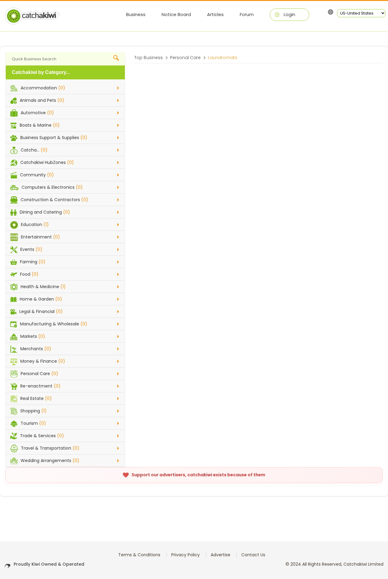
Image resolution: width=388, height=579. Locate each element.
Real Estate (36, 398)
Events (31, 249)
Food (29, 274)
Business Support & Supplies (53, 138)
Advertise (220, 555)
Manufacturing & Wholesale (53, 324)
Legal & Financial (41, 311)
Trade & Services (42, 436)
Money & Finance (42, 361)
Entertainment (40, 237)
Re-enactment (40, 386)
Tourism (33, 423)
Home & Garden (41, 299)
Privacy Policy (185, 555)
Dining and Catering (45, 212)
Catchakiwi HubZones (47, 162)
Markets (32, 336)
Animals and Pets (42, 100)
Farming (32, 262)
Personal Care (39, 374)
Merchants (35, 349)
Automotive (37, 113)
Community (37, 175)
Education (35, 224)
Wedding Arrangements (50, 461)
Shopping (33, 411)
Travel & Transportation (50, 448)
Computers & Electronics (52, 187)
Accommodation (43, 88)
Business (136, 14)
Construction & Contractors (54, 200)
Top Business (148, 58)
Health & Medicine (43, 287)
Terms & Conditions (139, 555)
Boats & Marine (40, 125)
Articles (215, 14)
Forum (247, 14)
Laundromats (222, 58)
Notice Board (176, 14)
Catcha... (34, 150)
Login (289, 14)
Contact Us (253, 555)
